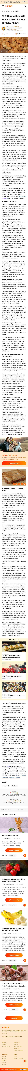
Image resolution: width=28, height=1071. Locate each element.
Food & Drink (5, 654)
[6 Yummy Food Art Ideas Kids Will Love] (14, 687)
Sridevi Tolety (16, 26)
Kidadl (3, 11)
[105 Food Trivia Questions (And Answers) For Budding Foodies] (14, 648)
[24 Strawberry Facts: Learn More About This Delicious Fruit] (14, 868)
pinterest (4, 1058)
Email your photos (14, 463)
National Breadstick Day (10, 835)
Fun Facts (8, 11)
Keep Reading (15, 850)
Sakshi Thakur (7, 989)
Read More (24, 1)
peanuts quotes (15, 777)
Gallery (5, 51)
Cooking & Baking (6, 694)
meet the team (18, 1046)
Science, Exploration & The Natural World (12, 675)
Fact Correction (23, 809)
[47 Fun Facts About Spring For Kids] (14, 669)
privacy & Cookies (18, 1058)
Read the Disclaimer (7, 809)
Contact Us (4, 1044)
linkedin (4, 1062)
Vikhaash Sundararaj (18, 30)
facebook (4, 1056)
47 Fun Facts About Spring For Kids (12, 676)
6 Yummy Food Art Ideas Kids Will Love (13, 695)
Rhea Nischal (13, 29)
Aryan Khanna (7, 933)
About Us (16, 1044)
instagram (4, 1060)
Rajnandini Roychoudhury (9, 884)
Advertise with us (6, 1046)
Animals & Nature (14, 1009)
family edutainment (18, 1050)
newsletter (16, 1048)
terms (15, 1056)
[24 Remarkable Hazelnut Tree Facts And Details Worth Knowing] (14, 973)
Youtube (4, 1064)
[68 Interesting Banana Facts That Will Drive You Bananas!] (14, 917)
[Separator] (25, 1061)
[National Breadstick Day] (14, 824)
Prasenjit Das (7, 838)
